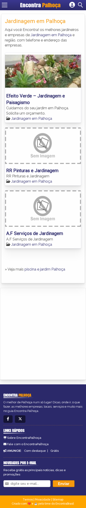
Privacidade (42, 499)
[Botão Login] (72, 5)
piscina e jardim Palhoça (45, 269)
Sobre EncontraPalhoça (24, 437)
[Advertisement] (43, 333)
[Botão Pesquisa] (81, 5)
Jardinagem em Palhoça (51, 35)
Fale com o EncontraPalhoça (28, 444)
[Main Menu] (4, 5)
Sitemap (58, 499)
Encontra (40, 5)
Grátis (54, 450)
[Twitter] (20, 419)
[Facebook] (8, 419)
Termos (28, 499)
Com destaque (35, 450)
